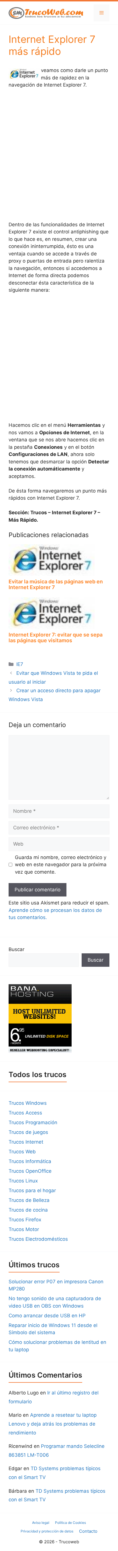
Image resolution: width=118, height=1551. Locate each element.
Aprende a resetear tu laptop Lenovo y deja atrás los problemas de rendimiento (53, 1423)
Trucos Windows (28, 1103)
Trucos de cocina (28, 1210)
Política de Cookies (70, 1522)
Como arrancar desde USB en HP (47, 1315)
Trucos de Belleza (29, 1200)
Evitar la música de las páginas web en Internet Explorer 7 (56, 584)
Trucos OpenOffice (30, 1171)
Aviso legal (40, 1522)
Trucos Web (22, 1151)
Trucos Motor (24, 1229)
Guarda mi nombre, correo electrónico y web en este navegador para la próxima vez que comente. (61, 864)
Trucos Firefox (25, 1219)
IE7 (19, 664)
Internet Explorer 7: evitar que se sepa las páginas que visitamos (56, 637)
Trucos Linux (23, 1181)
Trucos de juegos (28, 1132)
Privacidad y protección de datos (47, 1531)
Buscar (16, 949)
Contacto (88, 1531)
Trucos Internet (26, 1142)
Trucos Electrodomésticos (38, 1239)
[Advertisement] (59, 155)
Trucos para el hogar (32, 1190)
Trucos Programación (33, 1122)
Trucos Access (25, 1113)
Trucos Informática (30, 1161)
